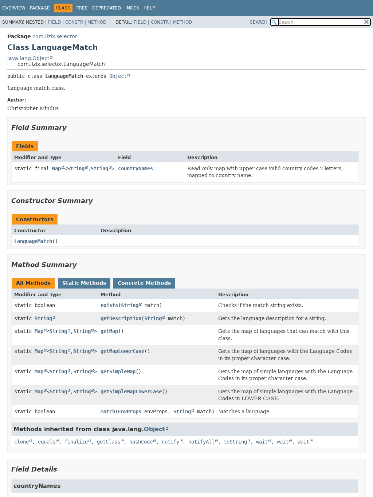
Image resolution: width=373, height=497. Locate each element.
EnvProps (129, 411)
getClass (108, 442)
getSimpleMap (118, 371)
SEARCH (258, 22)
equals (46, 442)
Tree (82, 8)
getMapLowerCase (122, 351)
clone (21, 442)
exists (109, 305)
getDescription (121, 318)
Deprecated (106, 8)
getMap (109, 331)
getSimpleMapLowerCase (131, 391)
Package (40, 8)
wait (262, 442)
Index (132, 8)
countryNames (135, 168)
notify (170, 442)
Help (149, 8)
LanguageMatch (33, 241)
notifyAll (201, 442)
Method (96, 22)
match (108, 411)
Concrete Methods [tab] (144, 283)
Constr (74, 22)
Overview (13, 8)
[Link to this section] (72, 127)
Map (56, 168)
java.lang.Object (28, 58)
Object (118, 76)
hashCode (141, 442)
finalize (76, 442)
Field (54, 22)
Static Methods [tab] (84, 283)
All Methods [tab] (33, 283)
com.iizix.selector (54, 36)
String (76, 168)
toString (235, 442)
